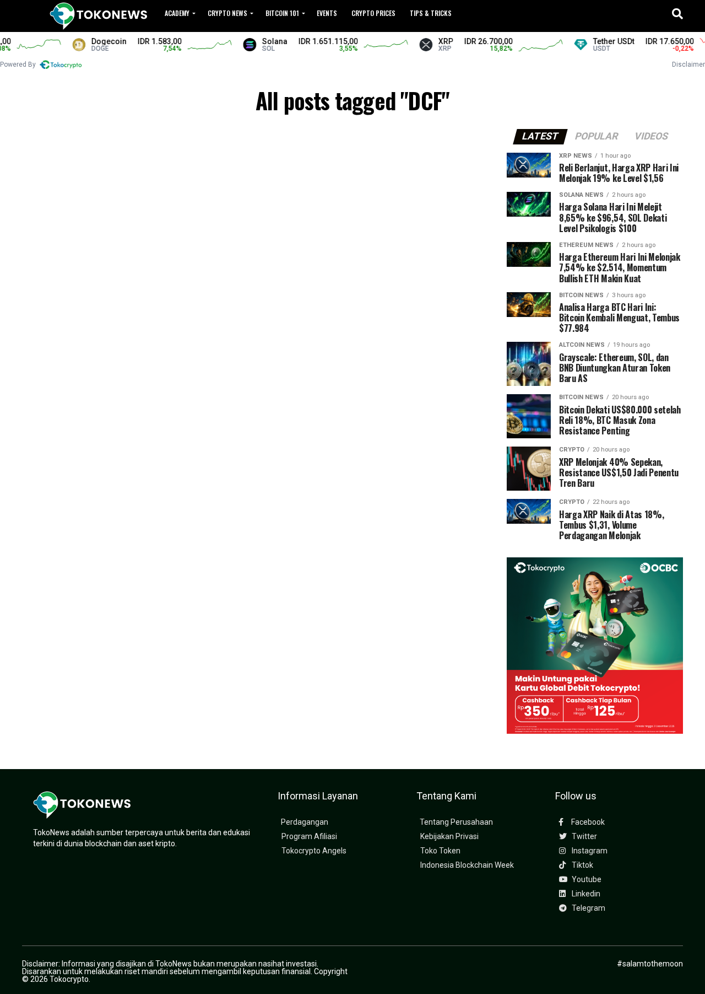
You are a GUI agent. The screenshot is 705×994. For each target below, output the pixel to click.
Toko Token (440, 851)
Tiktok (581, 865)
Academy (177, 13)
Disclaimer (688, 64)
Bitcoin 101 (282, 13)
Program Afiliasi (309, 836)
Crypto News (227, 13)
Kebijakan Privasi (449, 836)
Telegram (587, 908)
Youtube (585, 879)
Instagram (589, 851)
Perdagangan (304, 822)
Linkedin (585, 894)
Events (327, 13)
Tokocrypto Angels (313, 851)
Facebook (587, 822)
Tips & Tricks (431, 13)
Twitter (583, 836)
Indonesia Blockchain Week (467, 865)
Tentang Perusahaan (456, 822)
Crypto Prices (373, 13)
